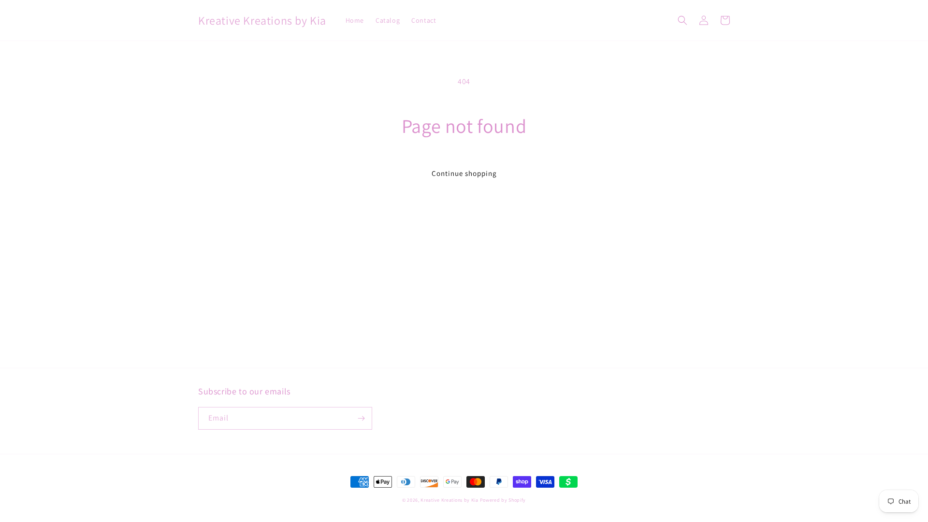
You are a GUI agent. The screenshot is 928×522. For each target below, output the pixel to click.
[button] (682, 20)
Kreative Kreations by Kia (449, 500)
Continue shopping (464, 173)
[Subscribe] (361, 418)
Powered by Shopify (503, 500)
